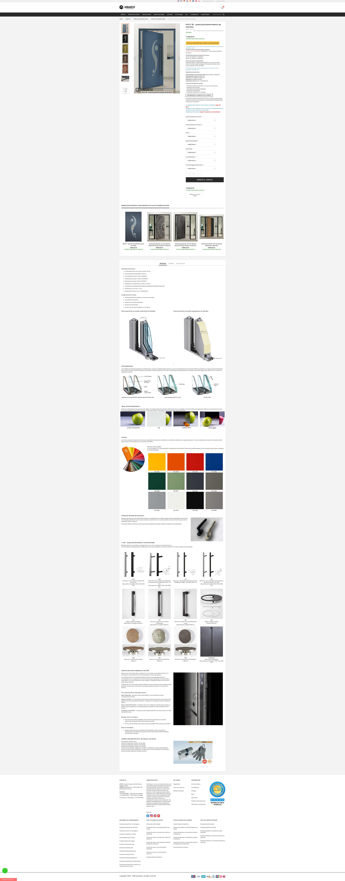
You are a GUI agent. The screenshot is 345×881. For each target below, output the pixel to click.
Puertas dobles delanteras (154, 857)
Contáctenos (195, 787)
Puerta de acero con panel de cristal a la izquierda (158, 833)
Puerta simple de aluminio (181, 824)
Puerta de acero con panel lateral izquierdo (156, 848)
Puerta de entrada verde (158, 19)
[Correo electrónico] (186, 201)
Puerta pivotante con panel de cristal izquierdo (211, 831)
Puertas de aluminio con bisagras (129, 824)
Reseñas (171, 263)
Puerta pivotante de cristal (208, 827)
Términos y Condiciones (198, 804)
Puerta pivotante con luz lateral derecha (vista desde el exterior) (185, 244)
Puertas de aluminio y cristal (127, 834)
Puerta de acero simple (153, 824)
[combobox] (219, 14)
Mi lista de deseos (178, 791)
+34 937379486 (123, 793)
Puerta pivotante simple (207, 824)
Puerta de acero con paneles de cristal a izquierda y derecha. (158, 843)
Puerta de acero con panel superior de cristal (157, 828)
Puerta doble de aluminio (180, 847)
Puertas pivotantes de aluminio (128, 827)
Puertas (128, 19)
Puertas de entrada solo (141, 19)
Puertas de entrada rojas (126, 844)
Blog (192, 794)
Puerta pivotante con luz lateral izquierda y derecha (211, 244)
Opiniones (194, 797)
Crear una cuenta (208, 1)
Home (120, 19)
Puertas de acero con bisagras (128, 831)
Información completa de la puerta (199, 95)
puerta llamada (193, 51)
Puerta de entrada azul (126, 848)
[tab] (163, 263)
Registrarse (176, 784)
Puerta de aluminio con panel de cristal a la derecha (185, 838)
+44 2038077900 (124, 795)
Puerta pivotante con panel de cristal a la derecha (212, 836)
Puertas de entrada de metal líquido (130, 861)
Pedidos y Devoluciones (198, 801)
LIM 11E (196, 69)
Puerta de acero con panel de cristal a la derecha (158, 838)
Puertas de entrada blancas (127, 851)
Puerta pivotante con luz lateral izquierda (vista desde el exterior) (159, 244)
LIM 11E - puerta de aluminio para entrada (133, 244)
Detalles (163, 263)
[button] (134, 58)
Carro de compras (178, 787)
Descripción (180, 263)
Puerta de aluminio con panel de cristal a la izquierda (185, 833)
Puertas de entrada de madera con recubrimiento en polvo (129, 865)
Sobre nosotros (195, 784)
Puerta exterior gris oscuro (127, 837)
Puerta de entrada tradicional (128, 858)
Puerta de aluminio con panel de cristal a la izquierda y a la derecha (185, 843)
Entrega (193, 791)
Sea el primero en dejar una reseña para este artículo (209, 30)
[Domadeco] (127, 7)
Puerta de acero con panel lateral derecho (156, 853)
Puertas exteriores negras (127, 841)
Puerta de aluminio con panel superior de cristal (185, 828)
